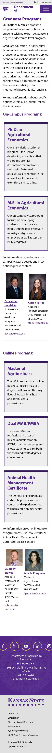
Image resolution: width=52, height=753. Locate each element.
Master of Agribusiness (19, 371)
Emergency (13, 717)
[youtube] (26, 646)
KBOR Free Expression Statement (23, 735)
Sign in (36, 2)
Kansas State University (13, 2)
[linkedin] (37, 646)
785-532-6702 (26, 675)
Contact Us (13, 713)
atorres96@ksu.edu (38, 322)
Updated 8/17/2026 (17, 746)
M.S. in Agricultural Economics (25, 205)
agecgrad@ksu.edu (14, 333)
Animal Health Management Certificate (21, 483)
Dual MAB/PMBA (23, 423)
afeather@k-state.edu (26, 678)
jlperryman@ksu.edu (35, 593)
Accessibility (14, 726)
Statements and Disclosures (21, 722)
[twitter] (14, 646)
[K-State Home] (6, 9)
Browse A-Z (47, 2)
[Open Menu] (46, 9)
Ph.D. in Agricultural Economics (18, 134)
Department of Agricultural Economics (23, 8)
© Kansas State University (20, 742)
